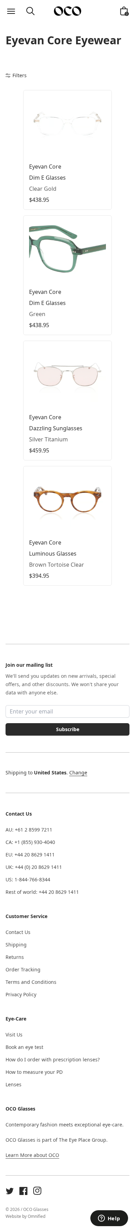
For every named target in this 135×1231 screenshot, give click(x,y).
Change (78, 772)
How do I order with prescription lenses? (53, 1059)
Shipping (16, 944)
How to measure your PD (34, 1072)
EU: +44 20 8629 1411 (30, 854)
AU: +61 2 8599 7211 (29, 829)
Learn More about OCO (32, 1155)
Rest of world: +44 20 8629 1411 (42, 892)
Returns (15, 957)
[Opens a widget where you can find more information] (109, 1219)
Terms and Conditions (31, 982)
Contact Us (18, 932)
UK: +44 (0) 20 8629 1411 (34, 867)
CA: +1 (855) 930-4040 (30, 842)
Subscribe (67, 729)
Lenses (13, 1084)
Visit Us (14, 1034)
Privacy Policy (21, 994)
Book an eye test (24, 1047)
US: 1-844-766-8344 (28, 879)
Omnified (36, 1216)
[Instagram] (37, 1191)
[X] (10, 1191)
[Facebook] (23, 1191)
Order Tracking (23, 969)
